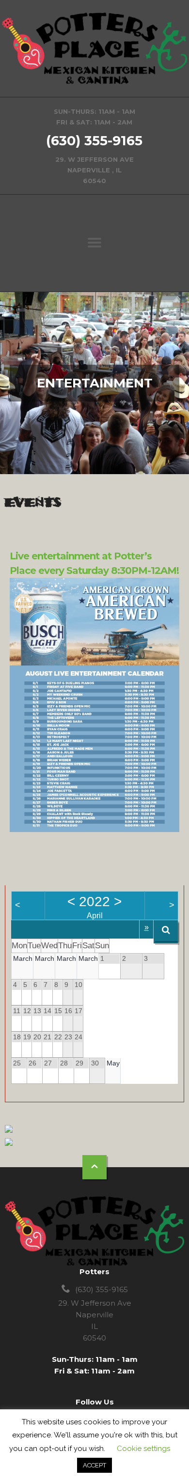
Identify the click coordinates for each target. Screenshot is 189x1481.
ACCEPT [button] (94, 1465)
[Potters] (94, 48)
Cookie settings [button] (143, 1448)
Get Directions (94, 146)
